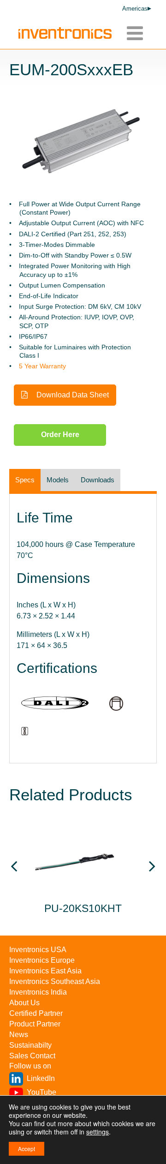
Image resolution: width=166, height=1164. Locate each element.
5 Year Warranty (42, 366)
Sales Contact (32, 1056)
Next (152, 869)
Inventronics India (38, 992)
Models (58, 480)
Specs (25, 480)
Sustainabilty (30, 1045)
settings (97, 1132)
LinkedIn (41, 1078)
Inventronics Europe (42, 960)
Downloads (97, 480)
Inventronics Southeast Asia (54, 981)
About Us (24, 1003)
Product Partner (34, 1024)
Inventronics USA (37, 950)
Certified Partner (36, 1013)
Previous (13, 869)
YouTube (41, 1092)
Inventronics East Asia (45, 971)
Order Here (60, 434)
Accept (26, 1148)
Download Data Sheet (72, 395)
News (18, 1034)
